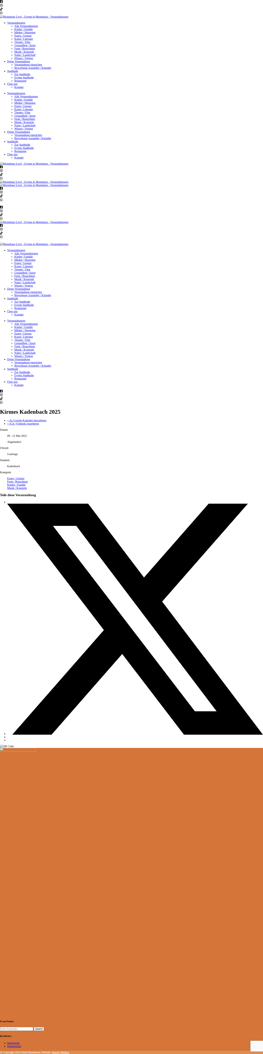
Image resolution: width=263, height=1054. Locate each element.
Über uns (12, 83)
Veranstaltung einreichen (28, 64)
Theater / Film (22, 42)
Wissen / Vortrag (23, 58)
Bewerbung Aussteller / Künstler (32, 67)
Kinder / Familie (23, 29)
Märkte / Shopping (24, 32)
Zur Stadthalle (22, 74)
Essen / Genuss (22, 35)
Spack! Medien (60, 1052)
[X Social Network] (135, 733)
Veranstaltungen (16, 22)
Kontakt (18, 87)
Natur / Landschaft (24, 54)
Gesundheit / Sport (24, 45)
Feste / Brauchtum (24, 48)
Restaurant (20, 80)
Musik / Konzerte (24, 51)
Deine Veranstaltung (18, 61)
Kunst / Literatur (23, 38)
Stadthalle (12, 71)
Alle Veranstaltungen (26, 26)
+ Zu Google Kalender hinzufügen (26, 420)
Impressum (13, 1043)
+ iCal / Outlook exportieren (23, 423)
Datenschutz (14, 1046)
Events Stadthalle (24, 77)
